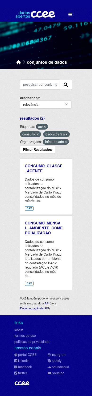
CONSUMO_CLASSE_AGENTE (44, 168)
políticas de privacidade (32, 341)
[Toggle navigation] (70, 14)
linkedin (23, 360)
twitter (22, 373)
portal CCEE (27, 354)
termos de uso (25, 335)
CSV (29, 208)
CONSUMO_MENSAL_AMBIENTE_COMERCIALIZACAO (44, 228)
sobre (18, 329)
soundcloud (60, 366)
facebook (25, 366)
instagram (58, 354)
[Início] (18, 62)
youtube (58, 373)
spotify (57, 360)
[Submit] (66, 84)
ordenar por (29, 97)
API (47, 303)
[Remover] (45, 127)
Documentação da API (34, 308)
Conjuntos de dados (47, 62)
